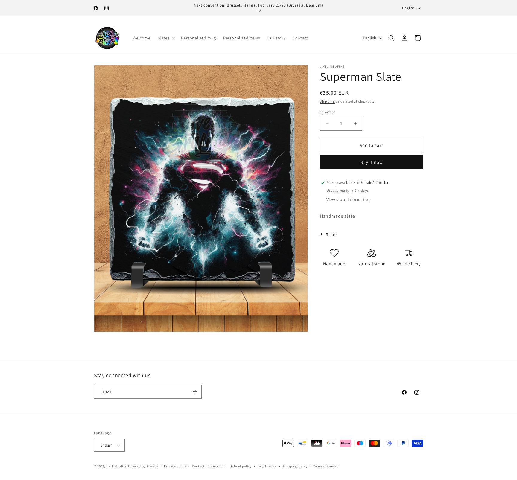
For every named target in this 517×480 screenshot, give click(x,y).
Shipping (327, 101)
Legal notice (267, 466)
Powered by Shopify (142, 466)
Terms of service (325, 466)
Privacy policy (175, 466)
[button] (166, 38)
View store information (348, 199)
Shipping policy (295, 466)
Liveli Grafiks (116, 466)
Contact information (208, 466)
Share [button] (331, 234)
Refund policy (241, 466)
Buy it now (371, 162)
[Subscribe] (194, 392)
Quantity (327, 111)
